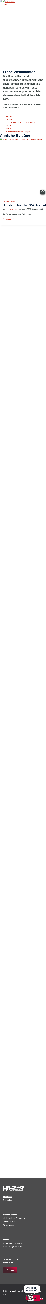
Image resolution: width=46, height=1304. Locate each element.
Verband (9, 116)
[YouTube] (40, 1299)
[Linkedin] (42, 1299)
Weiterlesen (8, 219)
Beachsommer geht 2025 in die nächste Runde (21, 122)
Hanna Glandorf (12, 209)
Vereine (13, 202)
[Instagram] (35, 1299)
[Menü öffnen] (5, 9)
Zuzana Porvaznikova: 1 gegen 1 (18, 130)
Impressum (7, 1197)
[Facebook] (37, 1299)
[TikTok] (39, 1299)
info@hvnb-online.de (16, 1247)
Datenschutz (8, 1200)
